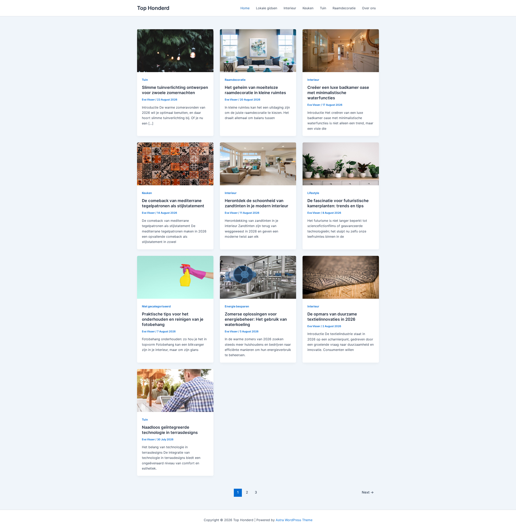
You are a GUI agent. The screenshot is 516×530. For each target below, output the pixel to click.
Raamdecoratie (344, 8)
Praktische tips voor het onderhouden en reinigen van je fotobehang (172, 319)
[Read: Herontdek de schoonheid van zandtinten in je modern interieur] (258, 164)
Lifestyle (313, 193)
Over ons (369, 8)
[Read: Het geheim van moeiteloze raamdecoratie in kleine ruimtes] (258, 50)
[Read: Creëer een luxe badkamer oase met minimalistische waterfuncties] (341, 50)
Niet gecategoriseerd (156, 306)
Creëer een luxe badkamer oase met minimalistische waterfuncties (338, 92)
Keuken (308, 8)
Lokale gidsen (266, 8)
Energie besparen (237, 306)
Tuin (323, 8)
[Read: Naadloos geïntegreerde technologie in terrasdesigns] (175, 390)
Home (245, 8)
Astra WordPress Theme (294, 520)
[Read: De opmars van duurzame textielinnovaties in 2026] (341, 277)
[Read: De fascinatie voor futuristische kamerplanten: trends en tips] (341, 164)
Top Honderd (153, 8)
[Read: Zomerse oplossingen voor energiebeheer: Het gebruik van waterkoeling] (258, 277)
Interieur (290, 8)
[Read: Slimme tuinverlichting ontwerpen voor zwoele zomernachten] (175, 50)
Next (368, 492)
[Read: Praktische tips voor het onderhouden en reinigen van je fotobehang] (175, 277)
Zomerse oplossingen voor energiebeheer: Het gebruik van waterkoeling (256, 319)
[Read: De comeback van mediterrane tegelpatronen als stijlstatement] (175, 164)
